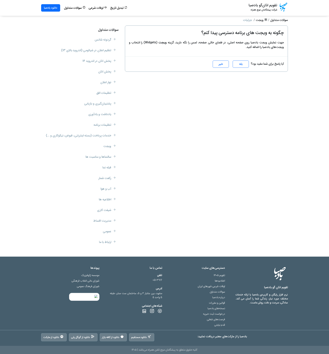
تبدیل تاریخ (117, 8)
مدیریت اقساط (102, 220)
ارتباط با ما (105, 242)
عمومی (107, 231)
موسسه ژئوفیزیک (90, 275)
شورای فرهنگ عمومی (88, 286)
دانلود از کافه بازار (111, 337)
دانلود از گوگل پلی (80, 337)
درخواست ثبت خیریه (214, 314)
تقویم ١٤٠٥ (219, 275)
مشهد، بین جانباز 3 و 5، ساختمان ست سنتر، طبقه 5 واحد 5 (136, 295)
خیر (221, 64)
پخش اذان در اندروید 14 (97, 61)
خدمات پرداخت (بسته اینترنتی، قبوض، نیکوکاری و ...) (79, 135)
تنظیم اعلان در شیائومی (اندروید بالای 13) (86, 50)
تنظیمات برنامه (102, 125)
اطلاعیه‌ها (220, 281)
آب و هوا (106, 188)
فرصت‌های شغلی (216, 319)
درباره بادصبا (218, 297)
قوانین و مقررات (217, 303)
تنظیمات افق (104, 93)
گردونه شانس (103, 39)
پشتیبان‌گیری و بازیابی (98, 103)
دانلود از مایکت (51, 337)
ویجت (260, 20)
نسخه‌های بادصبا (216, 308)
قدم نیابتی (219, 325)
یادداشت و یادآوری (100, 114)
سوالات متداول (73, 8)
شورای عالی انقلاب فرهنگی (85, 281)
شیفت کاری (104, 210)
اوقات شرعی (96, 8)
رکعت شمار (105, 178)
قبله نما (107, 167)
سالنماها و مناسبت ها (98, 156)
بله (241, 64)
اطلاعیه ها (105, 199)
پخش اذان (105, 71)
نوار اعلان (106, 82)
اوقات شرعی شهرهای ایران (211, 286)
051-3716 (157, 280)
